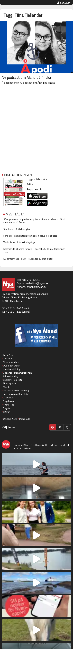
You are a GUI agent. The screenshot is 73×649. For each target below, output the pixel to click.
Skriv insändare (11, 362)
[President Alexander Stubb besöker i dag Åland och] (36, 535)
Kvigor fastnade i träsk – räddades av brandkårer (28, 258)
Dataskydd (24, 419)
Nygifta (6, 408)
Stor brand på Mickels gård (17, 229)
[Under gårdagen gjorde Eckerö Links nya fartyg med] (36, 583)
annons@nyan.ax (36, 287)
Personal (7, 358)
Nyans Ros (8, 404)
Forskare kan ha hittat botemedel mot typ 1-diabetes (30, 235)
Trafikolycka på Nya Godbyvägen (19, 242)
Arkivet (31, 184)
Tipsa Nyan (8, 355)
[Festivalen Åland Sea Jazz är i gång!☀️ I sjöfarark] (36, 488)
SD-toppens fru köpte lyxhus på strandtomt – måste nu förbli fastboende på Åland (34, 220)
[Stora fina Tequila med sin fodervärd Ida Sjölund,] (36, 630)
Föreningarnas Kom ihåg (15, 394)
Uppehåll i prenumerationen (17, 372)
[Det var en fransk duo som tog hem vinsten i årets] (36, 559)
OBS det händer (11, 365)
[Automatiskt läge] (52, 427)
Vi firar (6, 411)
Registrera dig (34, 189)
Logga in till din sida (37, 179)
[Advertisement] (36, 127)
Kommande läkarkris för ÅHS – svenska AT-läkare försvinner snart (34, 250)
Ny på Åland (9, 401)
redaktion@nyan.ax (37, 283)
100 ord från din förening (16, 390)
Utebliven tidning (11, 369)
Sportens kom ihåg (12, 380)
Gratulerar (8, 397)
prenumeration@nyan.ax (34, 294)
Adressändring (10, 376)
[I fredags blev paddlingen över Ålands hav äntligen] (36, 464)
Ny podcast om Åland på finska (26, 77)
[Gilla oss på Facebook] (36, 335)
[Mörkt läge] (67, 427)
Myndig (7, 387)
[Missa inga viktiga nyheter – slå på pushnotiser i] (36, 606)
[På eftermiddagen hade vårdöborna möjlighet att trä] (36, 512)
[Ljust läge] (60, 427)
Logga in (65, 2)
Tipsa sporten (10, 383)
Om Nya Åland (10, 419)
